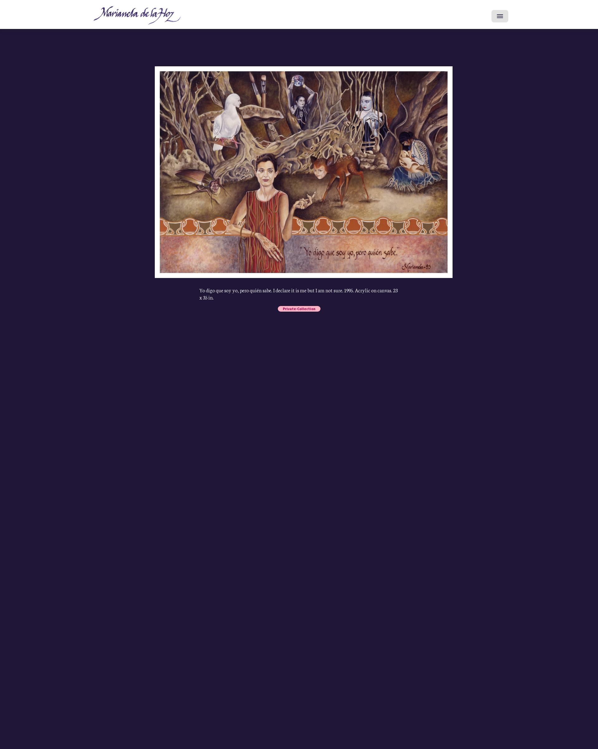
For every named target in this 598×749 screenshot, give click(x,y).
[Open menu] (499, 16)
